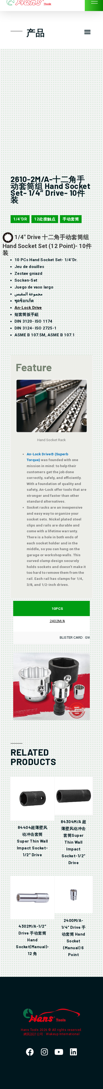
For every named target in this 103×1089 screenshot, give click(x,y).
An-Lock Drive (28, 307)
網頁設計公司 (34, 1034)
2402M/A (57, 621)
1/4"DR (20, 219)
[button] (87, 32)
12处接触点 (44, 219)
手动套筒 (71, 219)
